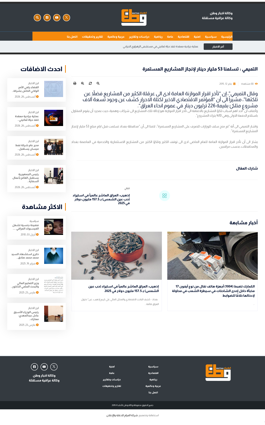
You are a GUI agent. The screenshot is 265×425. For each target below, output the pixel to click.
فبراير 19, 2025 (28, 263)
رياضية (158, 36)
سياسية (211, 36)
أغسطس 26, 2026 (25, 96)
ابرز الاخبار (33, 83)
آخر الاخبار (218, 46)
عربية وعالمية (116, 36)
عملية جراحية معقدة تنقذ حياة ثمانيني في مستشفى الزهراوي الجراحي (160, 46)
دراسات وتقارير (139, 36)
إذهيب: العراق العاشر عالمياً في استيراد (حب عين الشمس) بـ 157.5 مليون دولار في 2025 (101, 199)
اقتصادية (183, 36)
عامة (170, 36)
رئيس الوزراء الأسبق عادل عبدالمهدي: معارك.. (26, 316)
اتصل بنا (72, 36)
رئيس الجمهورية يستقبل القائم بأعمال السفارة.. (25, 178)
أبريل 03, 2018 (28, 234)
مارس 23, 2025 (27, 292)
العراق (146, 105)
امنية (197, 36)
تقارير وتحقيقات (92, 36)
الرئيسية (227, 36)
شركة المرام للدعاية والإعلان (122, 415)
